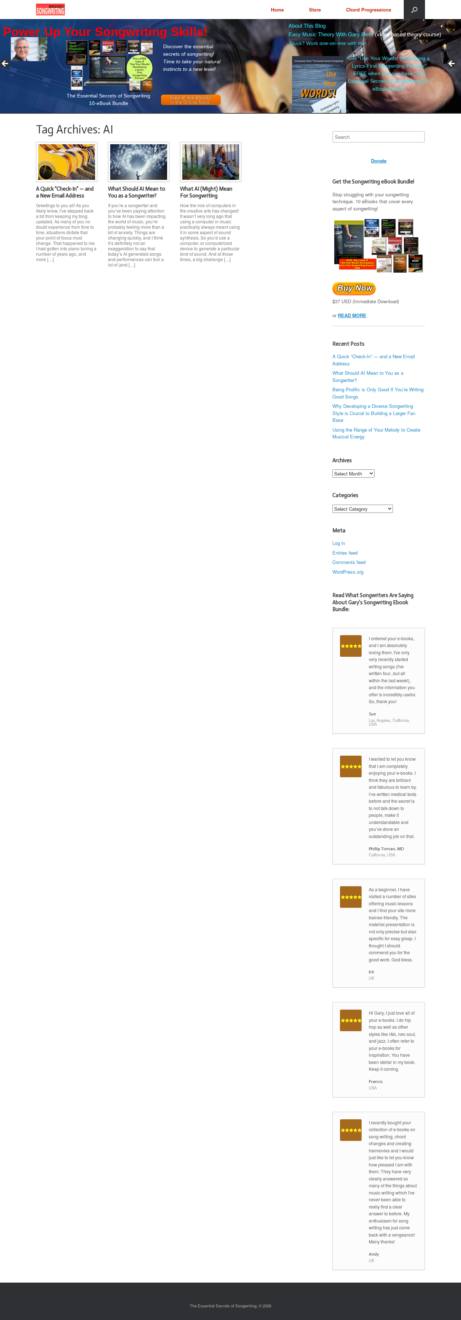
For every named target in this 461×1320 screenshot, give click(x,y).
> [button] (452, 64)
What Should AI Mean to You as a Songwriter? (136, 192)
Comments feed (349, 562)
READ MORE (352, 315)
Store (315, 9)
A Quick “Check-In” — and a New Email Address (65, 192)
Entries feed (345, 552)
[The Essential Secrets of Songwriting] (50, 9)
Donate (378, 160)
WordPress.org (347, 571)
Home (277, 9)
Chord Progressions (368, 9)
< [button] (5, 64)
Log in (338, 543)
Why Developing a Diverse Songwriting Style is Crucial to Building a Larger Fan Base (373, 412)
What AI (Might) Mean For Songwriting (206, 192)
